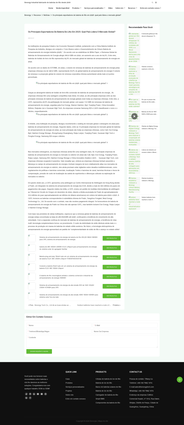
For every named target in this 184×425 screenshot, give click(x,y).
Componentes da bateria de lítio (108, 403)
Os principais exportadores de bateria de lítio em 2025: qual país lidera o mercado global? (86, 15)
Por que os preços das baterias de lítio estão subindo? (148, 101)
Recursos (37, 15)
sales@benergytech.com (144, 387)
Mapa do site (103, 421)
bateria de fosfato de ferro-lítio (57, 93)
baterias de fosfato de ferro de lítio (41, 58)
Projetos (69, 391)
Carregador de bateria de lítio (107, 395)
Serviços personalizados (75, 387)
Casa (68, 379)
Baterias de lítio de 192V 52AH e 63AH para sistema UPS (150, 113)
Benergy (27, 15)
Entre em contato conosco (76, 399)
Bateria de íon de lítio (104, 383)
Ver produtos (111, 238)
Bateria (104, 46)
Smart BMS (100, 399)
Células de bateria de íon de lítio (108, 379)
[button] (160, 8)
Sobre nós (69, 395)
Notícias (47, 15)
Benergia (93, 421)
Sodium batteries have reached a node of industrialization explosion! (150, 198)
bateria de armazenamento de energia (98, 71)
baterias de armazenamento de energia (100, 68)
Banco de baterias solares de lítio (108, 387)
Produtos (69, 383)
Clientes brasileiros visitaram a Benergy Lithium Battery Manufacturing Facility (148, 179)
